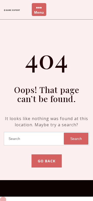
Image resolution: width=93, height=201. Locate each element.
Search (76, 139)
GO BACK (47, 160)
